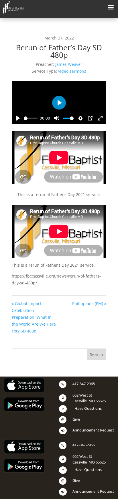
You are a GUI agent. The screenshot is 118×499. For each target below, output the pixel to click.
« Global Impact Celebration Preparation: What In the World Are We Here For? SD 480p (34, 317)
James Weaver (68, 64)
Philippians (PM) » (89, 303)
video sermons (72, 71)
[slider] (31, 118)
